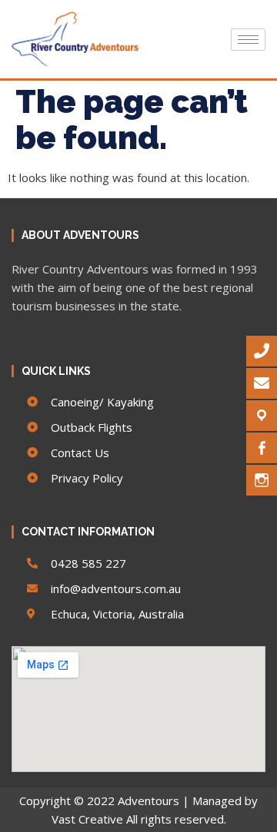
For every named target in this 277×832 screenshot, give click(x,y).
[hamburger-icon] (248, 39)
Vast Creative (87, 819)
